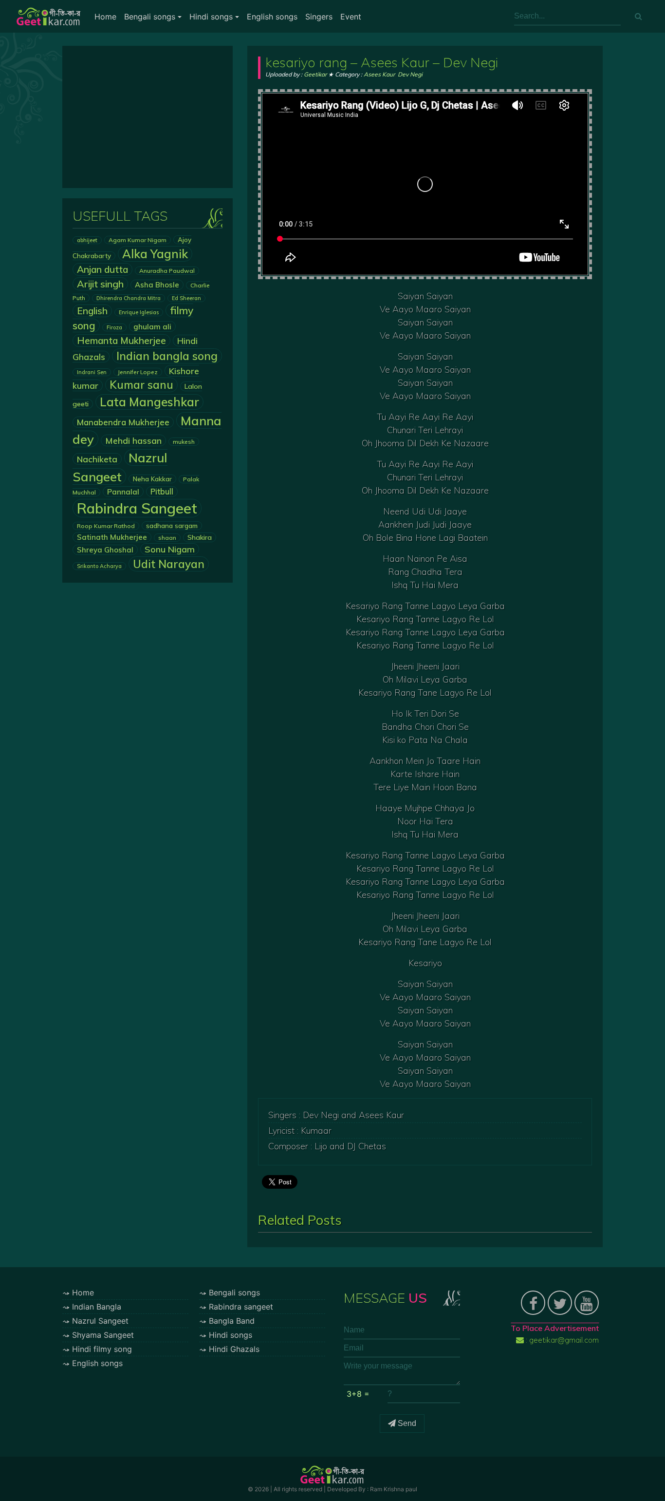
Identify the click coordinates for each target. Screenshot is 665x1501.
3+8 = (358, 1394)
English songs (272, 16)
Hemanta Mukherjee (121, 340)
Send (406, 1423)
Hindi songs (211, 16)
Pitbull (161, 491)
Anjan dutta (102, 269)
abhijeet (87, 240)
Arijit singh (100, 284)
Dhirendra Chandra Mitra (128, 298)
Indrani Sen (92, 372)
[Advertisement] (147, 117)
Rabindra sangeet (241, 1306)
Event (350, 16)
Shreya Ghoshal (105, 549)
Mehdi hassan (133, 440)
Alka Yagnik (155, 254)
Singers (318, 16)
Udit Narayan (168, 564)
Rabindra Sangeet (137, 508)
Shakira (199, 537)
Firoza (114, 327)
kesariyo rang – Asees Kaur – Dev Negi (381, 62)
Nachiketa (97, 459)
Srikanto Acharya (99, 566)
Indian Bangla (96, 1306)
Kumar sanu (141, 385)
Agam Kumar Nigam (137, 240)
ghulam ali (152, 326)
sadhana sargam (172, 526)
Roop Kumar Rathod (106, 526)
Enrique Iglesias (139, 312)
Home (105, 16)
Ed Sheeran (186, 298)
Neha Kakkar (152, 479)
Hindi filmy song (102, 1349)
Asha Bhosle (157, 284)
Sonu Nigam (170, 549)
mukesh (184, 441)
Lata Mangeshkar (149, 402)
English (92, 311)
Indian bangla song (167, 356)
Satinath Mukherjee (112, 537)
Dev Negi (410, 74)
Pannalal (123, 491)
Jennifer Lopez (138, 372)
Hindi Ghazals (234, 1349)
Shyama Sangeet (103, 1335)
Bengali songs (149, 16)
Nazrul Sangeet (100, 1321)
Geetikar (315, 74)
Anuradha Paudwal (167, 270)
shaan (167, 537)
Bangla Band (232, 1321)
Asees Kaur (379, 74)
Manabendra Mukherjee (123, 422)
